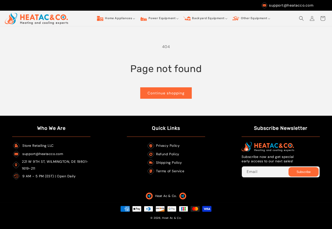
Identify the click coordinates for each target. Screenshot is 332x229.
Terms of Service (170, 171)
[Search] (301, 18)
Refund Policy (167, 154)
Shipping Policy (169, 162)
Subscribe (304, 172)
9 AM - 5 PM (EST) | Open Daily (49, 176)
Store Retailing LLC (38, 145)
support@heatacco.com (291, 5)
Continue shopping (166, 93)
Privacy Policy (168, 145)
